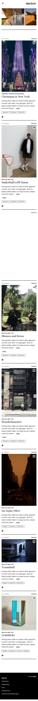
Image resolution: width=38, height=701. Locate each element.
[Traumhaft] (19, 550)
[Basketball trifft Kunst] (19, 151)
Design (5, 526)
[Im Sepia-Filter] (19, 480)
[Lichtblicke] (19, 613)
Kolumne (5, 112)
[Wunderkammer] (19, 392)
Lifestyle (13, 112)
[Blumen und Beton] (19, 308)
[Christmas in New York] (19, 66)
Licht (19, 651)
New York (21, 112)
